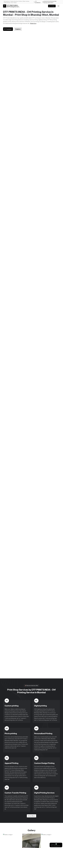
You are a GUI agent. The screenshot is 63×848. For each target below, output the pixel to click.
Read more (33, 23)
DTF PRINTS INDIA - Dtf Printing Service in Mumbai (13, 6)
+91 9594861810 (38, 2)
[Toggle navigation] (58, 6)
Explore (18, 29)
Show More (31, 816)
